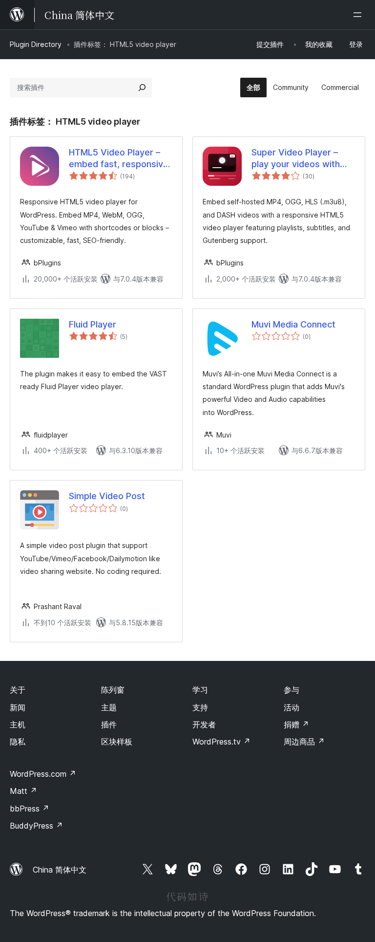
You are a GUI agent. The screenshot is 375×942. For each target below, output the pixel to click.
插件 (109, 724)
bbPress (29, 808)
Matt (23, 791)
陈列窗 (113, 690)
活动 (291, 707)
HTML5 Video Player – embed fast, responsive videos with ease (118, 158)
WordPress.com (43, 774)
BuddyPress (36, 826)
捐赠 (296, 724)
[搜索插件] (142, 87)
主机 (17, 724)
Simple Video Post (107, 496)
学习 (200, 690)
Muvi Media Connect (293, 324)
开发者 (204, 724)
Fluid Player (92, 324)
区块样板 (116, 741)
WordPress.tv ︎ (221, 741)
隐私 (17, 741)
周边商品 (304, 741)
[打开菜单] (359, 14)
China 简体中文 (59, 870)
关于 (17, 690)
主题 (109, 707)
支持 (200, 707)
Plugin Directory (36, 44)
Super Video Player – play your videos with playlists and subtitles (296, 158)
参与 (291, 690)
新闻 (17, 707)
